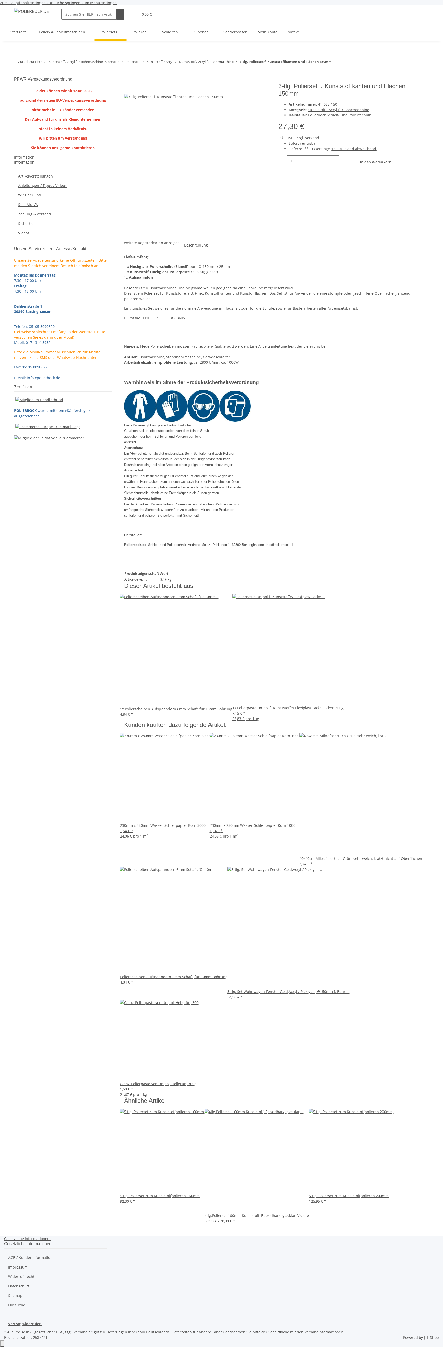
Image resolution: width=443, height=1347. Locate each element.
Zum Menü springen (99, 2)
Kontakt (292, 32)
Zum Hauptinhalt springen (23, 2)
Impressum (18, 1267)
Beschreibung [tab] (196, 245)
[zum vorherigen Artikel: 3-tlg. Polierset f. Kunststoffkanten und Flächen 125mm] (336, 62)
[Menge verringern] (282, 160)
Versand (312, 137)
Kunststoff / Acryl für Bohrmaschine (338, 109)
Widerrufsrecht (21, 1276)
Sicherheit (27, 223)
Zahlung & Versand (34, 214)
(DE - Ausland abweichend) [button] (354, 148)
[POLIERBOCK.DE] (31, 11)
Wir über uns (29, 195)
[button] (132, 14)
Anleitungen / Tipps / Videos (42, 185)
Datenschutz (19, 1286)
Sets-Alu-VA (28, 204)
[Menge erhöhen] (343, 160)
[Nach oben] (2, 1343)
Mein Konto (267, 32)
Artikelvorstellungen (35, 176)
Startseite (18, 32)
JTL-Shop (431, 1337)
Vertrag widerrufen (25, 1323)
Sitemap (15, 1295)
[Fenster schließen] (128, 88)
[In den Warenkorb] (128, 80)
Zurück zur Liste (30, 61)
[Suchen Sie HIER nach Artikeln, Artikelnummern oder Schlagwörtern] (120, 14)
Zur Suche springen (64, 2)
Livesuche (16, 1305)
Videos (23, 233)
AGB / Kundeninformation (30, 1257)
